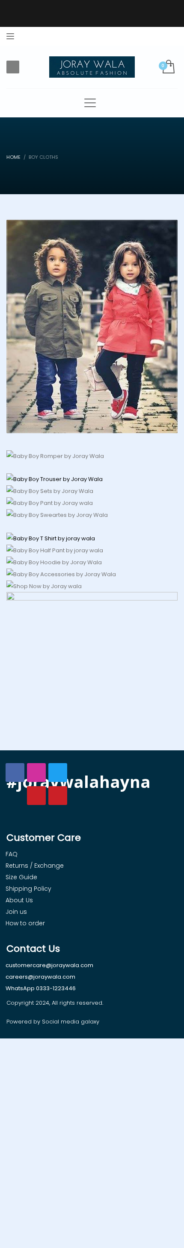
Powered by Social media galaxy (52, 1022)
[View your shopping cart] (168, 67)
